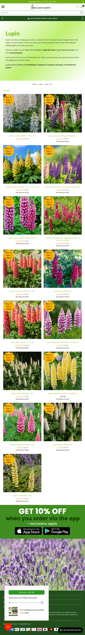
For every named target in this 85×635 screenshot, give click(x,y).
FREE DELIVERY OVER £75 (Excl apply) (43, 18)
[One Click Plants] (41, 7)
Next (82, 18)
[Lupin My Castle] (42, 50)
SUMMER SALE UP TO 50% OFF (42, 2)
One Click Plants (13, 624)
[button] (70, 630)
